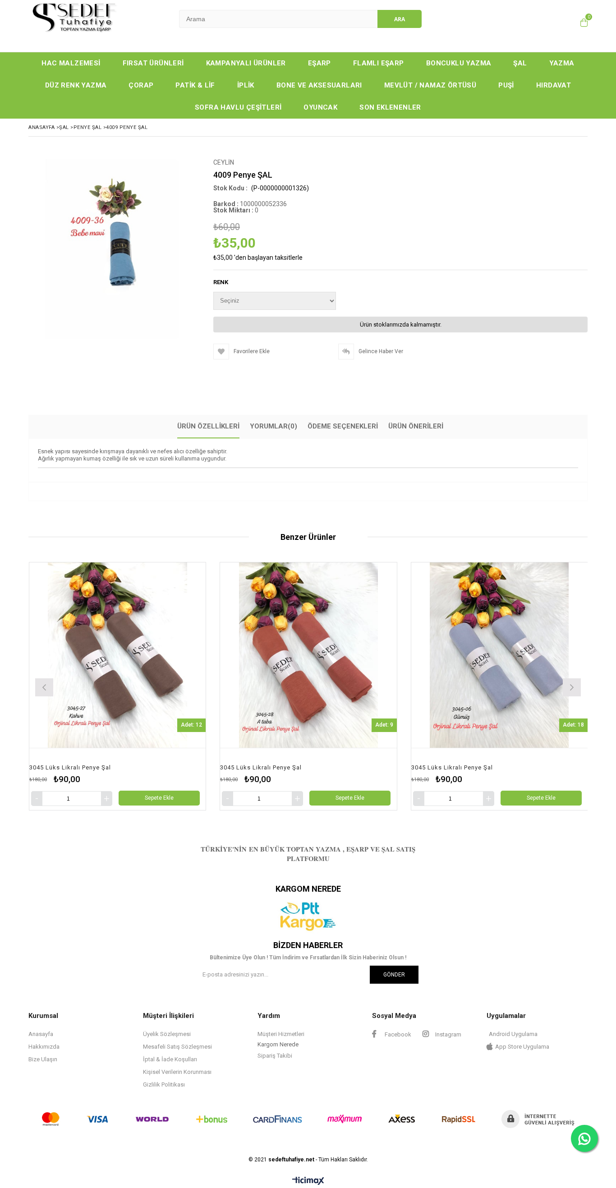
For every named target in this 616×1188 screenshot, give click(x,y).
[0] (582, 23)
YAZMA (562, 63)
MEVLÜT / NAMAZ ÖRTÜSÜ (430, 85)
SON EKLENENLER (390, 107)
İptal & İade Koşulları (170, 1059)
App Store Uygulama (522, 1046)
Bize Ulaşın (42, 1059)
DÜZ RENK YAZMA (76, 85)
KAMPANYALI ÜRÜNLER (246, 63)
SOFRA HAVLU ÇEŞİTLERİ (238, 107)
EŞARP (319, 63)
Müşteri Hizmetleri (280, 1034)
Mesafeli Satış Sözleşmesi (177, 1046)
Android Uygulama (513, 1034)
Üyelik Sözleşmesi (167, 1034)
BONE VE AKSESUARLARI (319, 85)
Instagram (447, 1034)
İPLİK (245, 85)
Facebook (397, 1034)
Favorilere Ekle (152, 686)
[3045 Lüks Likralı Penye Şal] (152, 655)
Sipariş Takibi (274, 1055)
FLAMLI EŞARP (378, 63)
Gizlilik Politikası (164, 1084)
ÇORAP (141, 85)
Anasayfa (40, 1034)
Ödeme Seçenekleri (343, 426)
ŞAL (520, 63)
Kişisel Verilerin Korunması (177, 1071)
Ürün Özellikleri (208, 426)
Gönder (394, 975)
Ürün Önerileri (415, 426)
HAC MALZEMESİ (70, 63)
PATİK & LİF (195, 85)
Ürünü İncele (197, 686)
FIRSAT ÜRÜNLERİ (153, 63)
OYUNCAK (320, 107)
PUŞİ (506, 85)
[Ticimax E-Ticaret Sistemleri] (308, 1181)
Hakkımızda (44, 1046)
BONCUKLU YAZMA (459, 63)
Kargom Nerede (278, 1044)
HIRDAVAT (553, 85)
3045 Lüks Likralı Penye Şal (104, 767)
